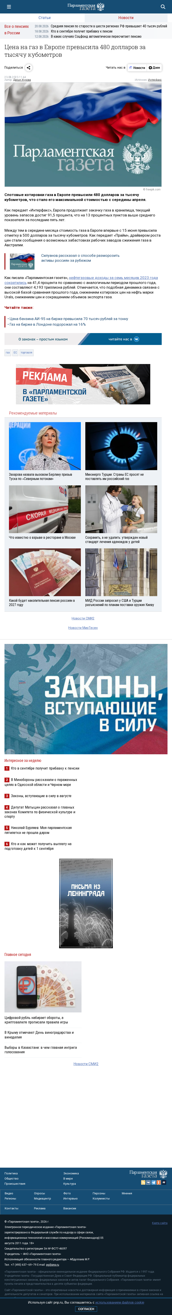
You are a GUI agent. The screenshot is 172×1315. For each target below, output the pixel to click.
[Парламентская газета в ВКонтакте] (148, 1182)
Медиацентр (42, 1198)
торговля (26, 352)
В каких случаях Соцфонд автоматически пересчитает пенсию (88, 36)
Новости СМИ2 (83, 618)
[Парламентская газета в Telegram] (153, 1182)
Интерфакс (155, 79)
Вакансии (69, 1208)
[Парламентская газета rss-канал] (143, 1182)
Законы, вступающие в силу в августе (41, 796)
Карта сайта (160, 1223)
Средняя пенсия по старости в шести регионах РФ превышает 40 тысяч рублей (101, 26)
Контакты (11, 1208)
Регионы (10, 1198)
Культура (69, 1183)
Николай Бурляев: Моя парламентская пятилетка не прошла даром (38, 830)
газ (8, 352)
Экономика (71, 1173)
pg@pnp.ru (52, 1264)
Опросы (39, 1193)
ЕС (15, 352)
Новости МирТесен (83, 628)
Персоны (99, 1193)
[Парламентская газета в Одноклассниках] (159, 1182)
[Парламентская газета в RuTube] (164, 1182)
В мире (68, 1178)
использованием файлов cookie (119, 1302)
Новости (125, 17)
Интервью (70, 1198)
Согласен (86, 1309)
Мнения (127, 1193)
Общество (11, 1178)
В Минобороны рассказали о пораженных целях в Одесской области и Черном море (40, 782)
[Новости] (137, 67)
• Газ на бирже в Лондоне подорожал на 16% (47, 324)
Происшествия (14, 1183)
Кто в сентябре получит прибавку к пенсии (73, 31)
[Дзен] (154, 67)
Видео (9, 1193)
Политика (11, 1173)
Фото (67, 1193)
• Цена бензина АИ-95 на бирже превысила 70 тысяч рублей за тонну (68, 318)
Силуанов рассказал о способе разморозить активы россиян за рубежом (80, 258)
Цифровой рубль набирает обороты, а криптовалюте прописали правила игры (36, 1019)
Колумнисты (101, 1198)
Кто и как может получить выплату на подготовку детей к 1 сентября (37, 846)
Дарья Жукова (22, 79)
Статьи (45, 17)
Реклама (39, 1208)
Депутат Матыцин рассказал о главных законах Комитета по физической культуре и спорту (39, 812)
